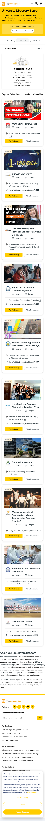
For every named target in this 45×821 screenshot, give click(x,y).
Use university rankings (11, 733)
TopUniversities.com (8, 657)
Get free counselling (10, 740)
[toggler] (41, 2)
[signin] (37, 2)
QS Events (4, 672)
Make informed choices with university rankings (20, 754)
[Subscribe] (39, 718)
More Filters (36, 40)
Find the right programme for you (15, 730)
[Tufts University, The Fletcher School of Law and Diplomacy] (8, 230)
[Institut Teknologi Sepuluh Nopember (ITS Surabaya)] (8, 344)
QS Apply (16, 672)
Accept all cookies (22, 812)
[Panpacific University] (8, 463)
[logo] (11, 3)
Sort (38, 49)
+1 (40, 531)
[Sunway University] (8, 175)
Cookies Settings (22, 798)
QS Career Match (7, 679)
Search (7, 40)
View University (14, 141)
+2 (28, 584)
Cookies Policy (32, 793)
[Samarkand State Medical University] (8, 570)
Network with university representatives (17, 757)
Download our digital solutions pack (16, 771)
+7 (25, 419)
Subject (22, 40)
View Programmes (32, 141)
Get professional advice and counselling (17, 761)
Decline (22, 805)
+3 (40, 300)
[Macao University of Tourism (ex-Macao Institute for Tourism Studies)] (8, 513)
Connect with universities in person (15, 737)
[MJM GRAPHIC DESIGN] (8, 125)
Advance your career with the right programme (20, 750)
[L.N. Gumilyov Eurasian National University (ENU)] (8, 405)
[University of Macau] (8, 623)
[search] (32, 3)
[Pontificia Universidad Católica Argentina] (8, 288)
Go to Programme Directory (22, 31)
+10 (10, 136)
